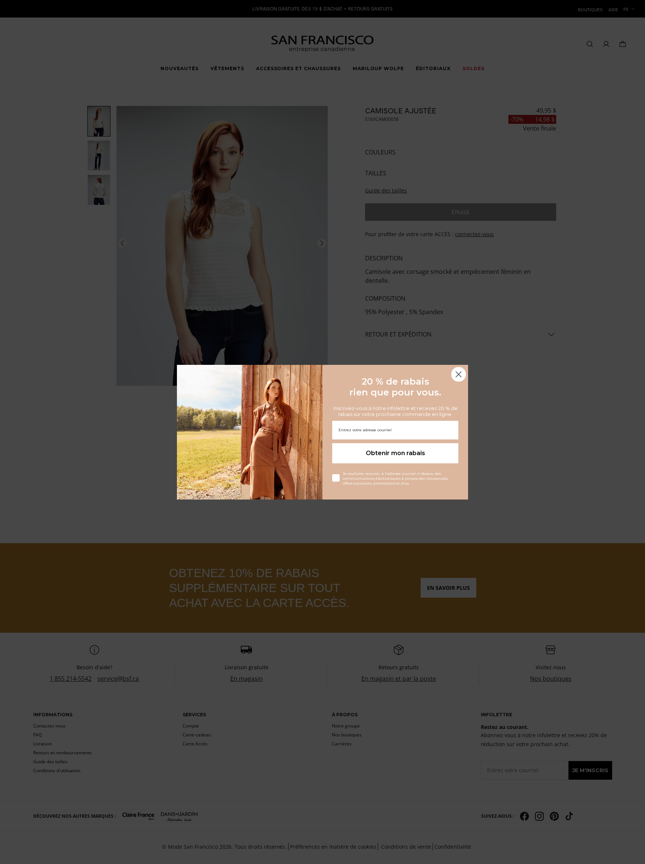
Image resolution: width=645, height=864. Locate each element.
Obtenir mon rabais (395, 453)
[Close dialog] (458, 374)
